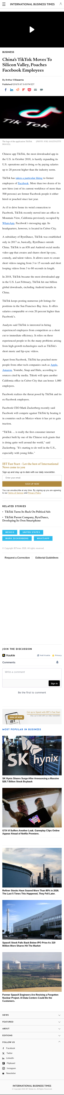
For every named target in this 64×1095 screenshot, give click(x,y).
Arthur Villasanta (14, 79)
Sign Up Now (16, 717)
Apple (53, 364)
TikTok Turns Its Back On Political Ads (27, 512)
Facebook (23, 183)
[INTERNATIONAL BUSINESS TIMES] (32, 4)
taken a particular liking (29, 178)
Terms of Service (15, 493)
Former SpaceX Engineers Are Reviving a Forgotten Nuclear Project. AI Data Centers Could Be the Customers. (30, 997)
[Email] (35, 89)
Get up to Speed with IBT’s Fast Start (43, 712)
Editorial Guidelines (46, 557)
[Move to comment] (41, 89)
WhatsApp (8, 223)
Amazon (7, 370)
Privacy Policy (34, 493)
